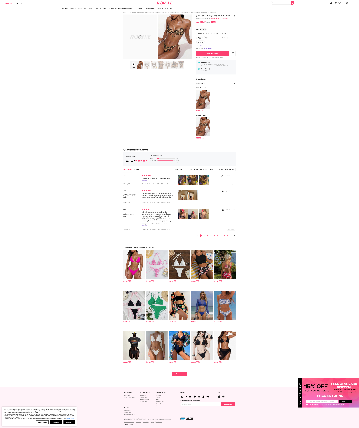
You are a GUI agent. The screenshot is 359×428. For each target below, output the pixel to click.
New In (80, 8)
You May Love (201, 88)
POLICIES (126, 407)
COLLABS (103, 8)
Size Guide (159, 406)
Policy (171, 8)
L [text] (169, 202)
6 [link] (217, 235)
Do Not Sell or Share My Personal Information (159, 419)
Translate (144, 180)
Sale (85, 8)
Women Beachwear (151, 12)
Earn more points (144, 399)
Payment (158, 404)
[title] (179, 247)
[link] (197, 235)
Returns (158, 397)
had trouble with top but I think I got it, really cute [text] (158, 178)
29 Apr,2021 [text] (126, 202)
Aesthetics (73, 8)
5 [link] (214, 235)
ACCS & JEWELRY (139, 8)
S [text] (169, 184)
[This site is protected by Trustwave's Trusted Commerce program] (182, 419)
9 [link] (227, 235)
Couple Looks (201, 115)
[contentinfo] (198, 111)
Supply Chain (127, 412)
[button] (233, 53)
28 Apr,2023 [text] (126, 229)
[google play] (223, 396)
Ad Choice (159, 422)
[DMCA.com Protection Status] (189, 419)
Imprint (152, 422)
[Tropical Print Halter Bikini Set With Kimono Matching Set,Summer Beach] (179, 345)
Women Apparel (132, 12)
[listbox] (331, 2)
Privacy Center (128, 419)
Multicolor (161, 229)
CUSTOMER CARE (145, 392)
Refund (158, 399)
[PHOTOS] (157, 37)
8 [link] (224, 235)
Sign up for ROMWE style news (190, 401)
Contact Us (143, 395)
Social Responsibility (129, 397)
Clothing (96, 8)
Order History (143, 397)
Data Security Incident (129, 414)
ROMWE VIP (143, 401)
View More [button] (179, 374)
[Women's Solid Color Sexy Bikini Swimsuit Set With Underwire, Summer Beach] (134, 264)
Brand (166, 8)
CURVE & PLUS (112, 8)
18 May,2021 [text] (126, 184)
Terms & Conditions (129, 422)
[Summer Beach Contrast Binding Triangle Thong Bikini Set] (134, 305)
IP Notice (138, 422)
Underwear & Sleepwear (125, 8)
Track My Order (160, 401)
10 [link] (231, 235)
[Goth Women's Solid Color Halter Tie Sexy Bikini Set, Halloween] (202, 345)
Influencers (127, 395)
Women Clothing (141, 12)
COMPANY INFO (128, 392)
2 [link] (204, 235)
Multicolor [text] (161, 184)
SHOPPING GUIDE (161, 392)
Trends (90, 8)
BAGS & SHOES (150, 8)
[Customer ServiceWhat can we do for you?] (343, 2)
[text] (158, 176)
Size (200, 29)
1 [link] (200, 235)
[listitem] (203, 101)
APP (219, 392)
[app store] (219, 396)
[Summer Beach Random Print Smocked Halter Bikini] (157, 264)
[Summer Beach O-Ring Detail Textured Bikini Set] (157, 305)
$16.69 (201, 22)
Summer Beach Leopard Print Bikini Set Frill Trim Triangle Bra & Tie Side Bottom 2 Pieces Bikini (213, 16)
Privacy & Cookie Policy (140, 419)
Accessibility (127, 410)
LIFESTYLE (160, 8)
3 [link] (207, 235)
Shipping (158, 395)
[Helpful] (222, 176)
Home (124, 12)
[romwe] (164, 2)
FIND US (182, 392)
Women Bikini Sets (162, 12)
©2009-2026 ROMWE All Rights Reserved (135, 418)
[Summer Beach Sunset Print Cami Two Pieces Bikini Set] (134, 345)
